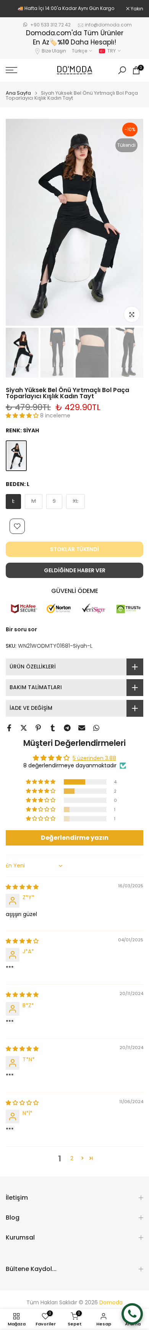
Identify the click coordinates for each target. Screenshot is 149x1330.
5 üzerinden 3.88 (94, 758)
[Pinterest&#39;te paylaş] (38, 727)
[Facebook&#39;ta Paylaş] (9, 727)
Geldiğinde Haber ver (74, 570)
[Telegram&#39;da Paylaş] (67, 727)
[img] (22, 887)
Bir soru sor (21, 629)
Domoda (111, 1302)
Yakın (136, 9)
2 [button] (71, 1158)
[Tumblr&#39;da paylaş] (52, 727)
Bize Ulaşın (54, 51)
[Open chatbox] (132, 1314)
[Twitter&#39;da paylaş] (23, 727)
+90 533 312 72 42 (50, 24)
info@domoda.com (108, 24)
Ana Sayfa (18, 92)
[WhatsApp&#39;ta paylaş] (96, 727)
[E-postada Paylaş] (81, 727)
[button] (23, 415)
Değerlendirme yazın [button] (75, 837)
